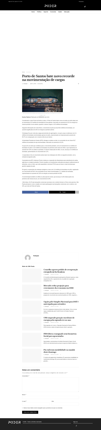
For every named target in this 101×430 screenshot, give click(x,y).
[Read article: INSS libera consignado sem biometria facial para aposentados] (31, 340)
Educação (67, 11)
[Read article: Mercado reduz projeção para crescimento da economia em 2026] (31, 291)
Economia (53, 11)
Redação (26, 83)
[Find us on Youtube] (87, 7)
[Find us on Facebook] (82, 7)
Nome (24, 394)
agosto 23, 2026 (54, 322)
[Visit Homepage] (50, 7)
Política (39, 11)
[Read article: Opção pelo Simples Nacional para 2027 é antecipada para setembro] (31, 307)
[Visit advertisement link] (50, 44)
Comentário (25, 376)
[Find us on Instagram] (90, 7)
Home (33, 11)
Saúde (60, 11)
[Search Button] (92, 1)
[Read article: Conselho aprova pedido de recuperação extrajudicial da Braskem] (31, 275)
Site (53, 401)
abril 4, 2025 (33, 83)
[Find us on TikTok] (85, 7)
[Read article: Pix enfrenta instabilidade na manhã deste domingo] (31, 356)
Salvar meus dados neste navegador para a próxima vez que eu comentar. (43, 407)
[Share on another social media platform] (77, 192)
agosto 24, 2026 (54, 274)
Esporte (46, 11)
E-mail (24, 401)
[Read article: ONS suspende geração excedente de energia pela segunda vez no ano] (31, 324)
